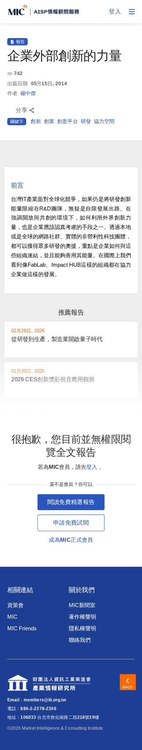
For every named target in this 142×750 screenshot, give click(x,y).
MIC (12, 617)
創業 (49, 121)
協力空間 (104, 121)
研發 (86, 121)
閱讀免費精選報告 (71, 502)
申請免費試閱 (71, 523)
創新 (36, 121)
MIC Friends (21, 628)
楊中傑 (28, 93)
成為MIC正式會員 (71, 540)
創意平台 (67, 121)
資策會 (15, 605)
